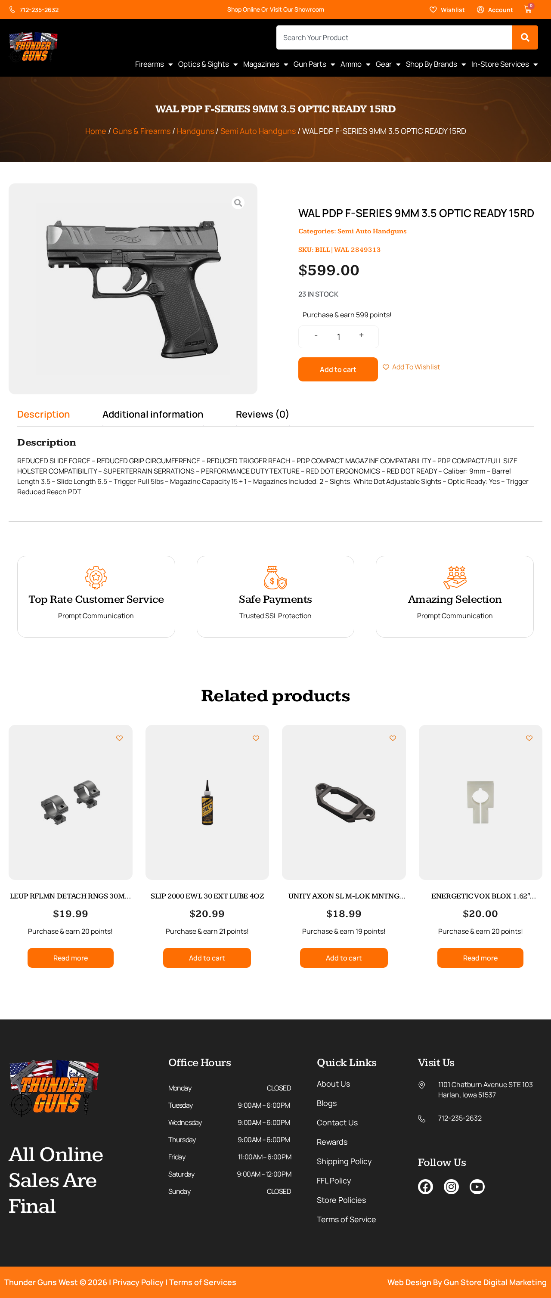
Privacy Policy (138, 1282)
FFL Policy (334, 1180)
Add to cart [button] (207, 958)
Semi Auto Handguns (258, 131)
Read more (70, 958)
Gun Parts (310, 64)
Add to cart (338, 369)
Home (95, 131)
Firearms (149, 64)
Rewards (332, 1141)
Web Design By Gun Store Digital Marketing (467, 1282)
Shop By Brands (431, 64)
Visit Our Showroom (297, 9)
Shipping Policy (344, 1161)
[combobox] (394, 37)
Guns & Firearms (141, 131)
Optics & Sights (203, 64)
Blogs (327, 1103)
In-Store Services (500, 64)
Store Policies (341, 1200)
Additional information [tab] (153, 414)
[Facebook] (425, 1186)
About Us (333, 1083)
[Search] (525, 37)
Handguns (195, 131)
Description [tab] (43, 414)
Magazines (261, 64)
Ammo (351, 64)
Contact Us (337, 1122)
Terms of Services (202, 1282)
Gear (384, 64)
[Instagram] (451, 1186)
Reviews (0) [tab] (263, 414)
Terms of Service (346, 1219)
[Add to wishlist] (119, 738)
